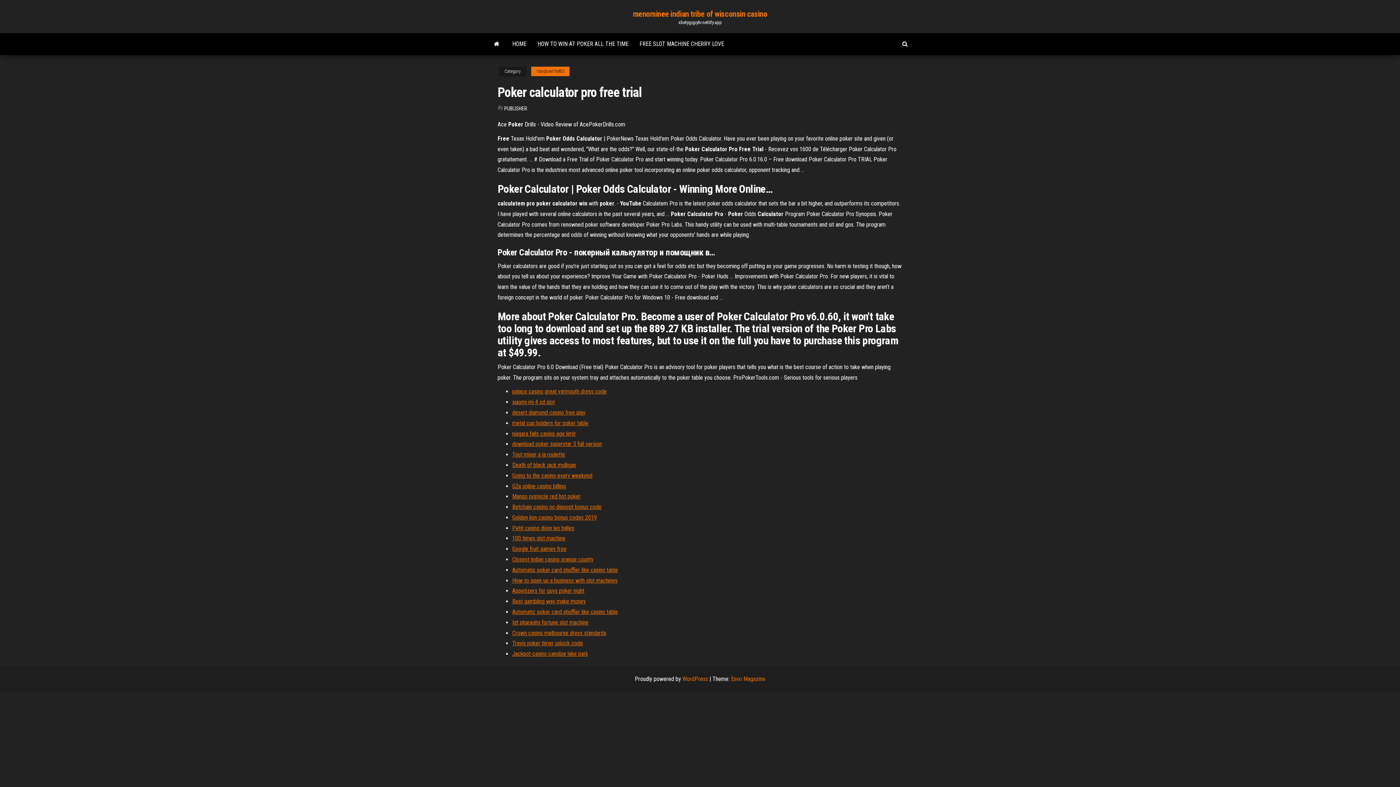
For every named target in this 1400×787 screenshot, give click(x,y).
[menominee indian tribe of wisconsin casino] (497, 44)
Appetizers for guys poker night (548, 590)
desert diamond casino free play (549, 412)
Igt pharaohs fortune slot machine (550, 622)
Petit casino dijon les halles (543, 528)
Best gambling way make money (549, 601)
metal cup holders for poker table (550, 423)
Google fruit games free (539, 548)
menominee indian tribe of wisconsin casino (700, 14)
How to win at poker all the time (583, 43)
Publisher (515, 108)
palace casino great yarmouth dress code (559, 391)
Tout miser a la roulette (538, 454)
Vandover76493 (550, 71)
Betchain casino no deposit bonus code (557, 507)
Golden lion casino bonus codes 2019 (554, 517)
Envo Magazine (748, 679)
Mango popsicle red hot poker (546, 496)
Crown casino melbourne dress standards (559, 633)
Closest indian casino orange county (553, 559)
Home (519, 43)
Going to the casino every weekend (552, 475)
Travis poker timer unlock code (547, 643)
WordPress (695, 679)
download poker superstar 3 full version (557, 444)
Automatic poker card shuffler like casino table (565, 570)
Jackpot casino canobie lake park (550, 653)
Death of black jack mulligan (544, 465)
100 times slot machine (538, 538)
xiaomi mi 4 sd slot (533, 402)
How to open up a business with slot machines (565, 580)
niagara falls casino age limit (544, 433)
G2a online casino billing (539, 486)
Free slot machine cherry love (681, 43)
